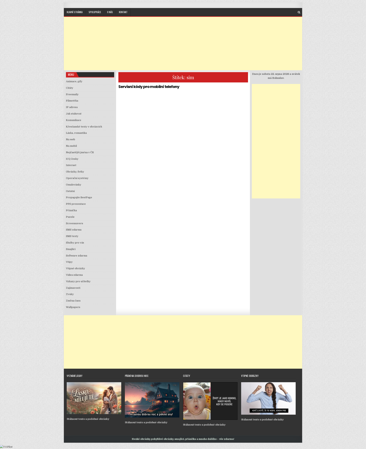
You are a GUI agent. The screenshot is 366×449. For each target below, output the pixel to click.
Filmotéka (72, 100)
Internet (71, 165)
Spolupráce (95, 12)
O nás (110, 12)
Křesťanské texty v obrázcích (84, 126)
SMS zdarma (73, 229)
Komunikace (73, 120)
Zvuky (70, 294)
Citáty (69, 87)
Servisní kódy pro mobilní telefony (148, 86)
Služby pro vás (75, 242)
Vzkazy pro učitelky (78, 281)
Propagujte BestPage (79, 197)
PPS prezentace (76, 203)
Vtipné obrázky (75, 268)
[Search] (299, 12)
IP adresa (72, 107)
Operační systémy (77, 178)
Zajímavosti (73, 287)
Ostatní (70, 191)
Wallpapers (73, 307)
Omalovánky (73, 184)
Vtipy (69, 261)
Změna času (73, 300)
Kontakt (123, 12)
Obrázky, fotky (75, 171)
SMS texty (72, 236)
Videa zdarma (74, 274)
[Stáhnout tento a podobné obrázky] (94, 413)
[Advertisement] (183, 43)
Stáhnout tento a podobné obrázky (88, 419)
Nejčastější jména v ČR (80, 152)
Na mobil (71, 145)
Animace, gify (74, 81)
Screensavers (74, 223)
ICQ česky (72, 158)
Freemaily (72, 94)
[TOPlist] (6, 446)
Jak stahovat (73, 113)
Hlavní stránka (75, 12)
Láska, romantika (76, 132)
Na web (70, 139)
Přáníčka (71, 210)
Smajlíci (70, 249)
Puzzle (70, 216)
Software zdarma (76, 255)
